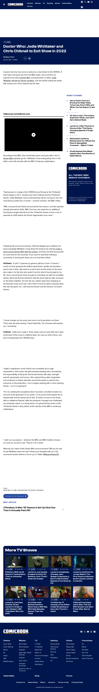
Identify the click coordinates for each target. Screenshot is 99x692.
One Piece (69, 661)
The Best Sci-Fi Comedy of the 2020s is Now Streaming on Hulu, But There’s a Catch (60, 606)
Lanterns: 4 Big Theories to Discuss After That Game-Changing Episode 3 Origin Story (82, 129)
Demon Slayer (70, 650)
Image (5, 655)
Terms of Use (81, 199)
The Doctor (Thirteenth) (36, 490)
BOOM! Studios (8, 661)
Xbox (52, 655)
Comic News (7, 644)
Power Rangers (87, 655)
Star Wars (85, 650)
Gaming (50, 3)
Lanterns (37, 658)
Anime (57, 3)
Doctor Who (25, 77)
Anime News (70, 644)
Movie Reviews (24, 647)
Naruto (68, 655)
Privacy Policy (81, 200)
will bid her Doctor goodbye (23, 80)
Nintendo (53, 652)
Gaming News (55, 644)
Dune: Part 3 (23, 661)
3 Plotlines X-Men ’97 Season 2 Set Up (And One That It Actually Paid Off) (29, 509)
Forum (29, 6)
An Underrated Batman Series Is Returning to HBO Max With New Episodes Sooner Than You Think (37, 608)
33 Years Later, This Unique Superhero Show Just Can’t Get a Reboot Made (82, 118)
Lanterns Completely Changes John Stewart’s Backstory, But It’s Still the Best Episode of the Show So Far (60, 577)
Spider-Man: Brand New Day (25, 654)
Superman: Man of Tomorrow (25, 670)
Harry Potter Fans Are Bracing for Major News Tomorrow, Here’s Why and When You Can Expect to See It (82, 105)
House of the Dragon (41, 655)
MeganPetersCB (52, 454)
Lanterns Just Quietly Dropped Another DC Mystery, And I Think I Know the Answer (37, 575)
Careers (51, 682)
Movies (38, 3)
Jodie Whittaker (22, 490)
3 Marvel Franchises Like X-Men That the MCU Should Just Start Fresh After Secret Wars (83, 606)
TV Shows (7, 42)
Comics (30, 3)
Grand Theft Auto (87, 658)
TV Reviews (38, 647)
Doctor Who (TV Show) (10, 490)
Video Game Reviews (54, 648)
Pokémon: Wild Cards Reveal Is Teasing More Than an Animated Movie (15, 575)
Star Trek (85, 653)
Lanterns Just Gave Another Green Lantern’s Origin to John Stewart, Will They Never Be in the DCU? (14, 608)
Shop (37, 676)
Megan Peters (9, 57)
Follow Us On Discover (14, 496)
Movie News (23, 644)
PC (51, 661)
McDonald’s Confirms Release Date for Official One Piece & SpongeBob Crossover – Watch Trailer (82, 142)
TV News (38, 644)
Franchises (87, 641)
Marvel (5, 650)
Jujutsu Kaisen (71, 653)
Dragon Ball (70, 647)
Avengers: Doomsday (22, 665)
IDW (4, 658)
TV (44, 3)
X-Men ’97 (38, 653)
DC (4, 653)
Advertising (32, 682)
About (42, 682)
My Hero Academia (72, 658)
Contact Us (20, 682)
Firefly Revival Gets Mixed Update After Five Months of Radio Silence (82, 153)
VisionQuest (39, 664)
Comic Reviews (8, 647)
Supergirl (22, 650)
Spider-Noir (38, 650)
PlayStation (54, 658)
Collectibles (67, 3)
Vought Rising (39, 661)
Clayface (22, 658)
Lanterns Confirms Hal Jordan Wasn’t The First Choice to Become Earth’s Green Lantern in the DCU (83, 576)
